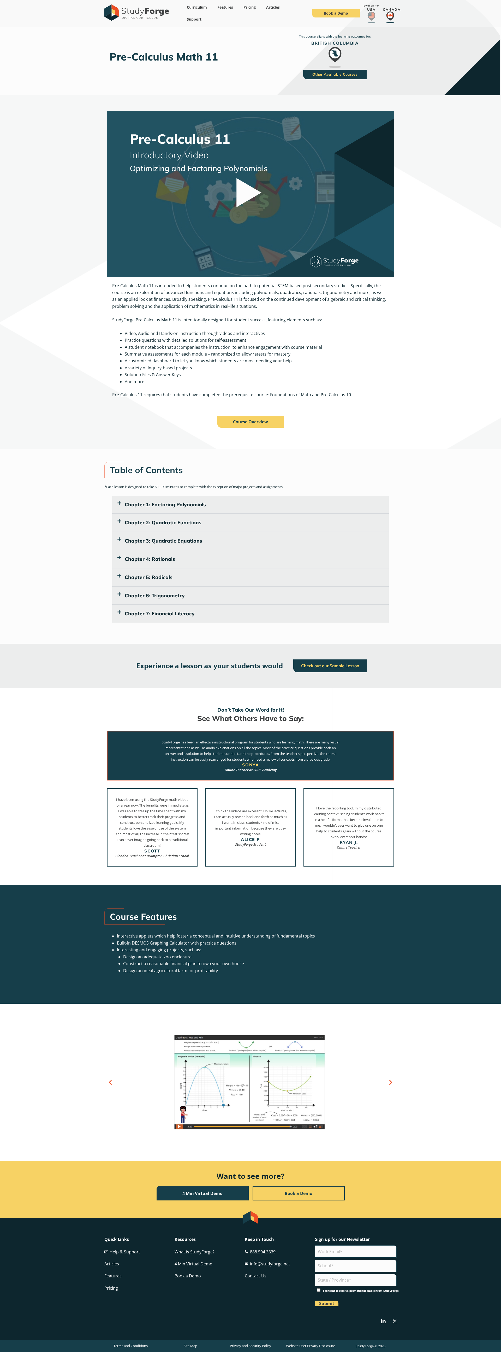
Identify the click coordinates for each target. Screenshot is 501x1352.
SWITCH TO (371, 5)
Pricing (249, 7)
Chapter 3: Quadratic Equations (163, 541)
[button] (250, 505)
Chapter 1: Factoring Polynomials (165, 504)
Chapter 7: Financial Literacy (160, 613)
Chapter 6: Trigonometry (155, 595)
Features (225, 7)
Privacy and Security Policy (250, 1345)
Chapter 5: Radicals (148, 577)
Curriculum (197, 7)
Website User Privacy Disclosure (310, 1345)
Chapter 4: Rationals (150, 559)
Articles (273, 7)
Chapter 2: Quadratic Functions (163, 522)
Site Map (190, 1345)
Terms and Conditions (131, 1345)
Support (194, 19)
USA (371, 9)
